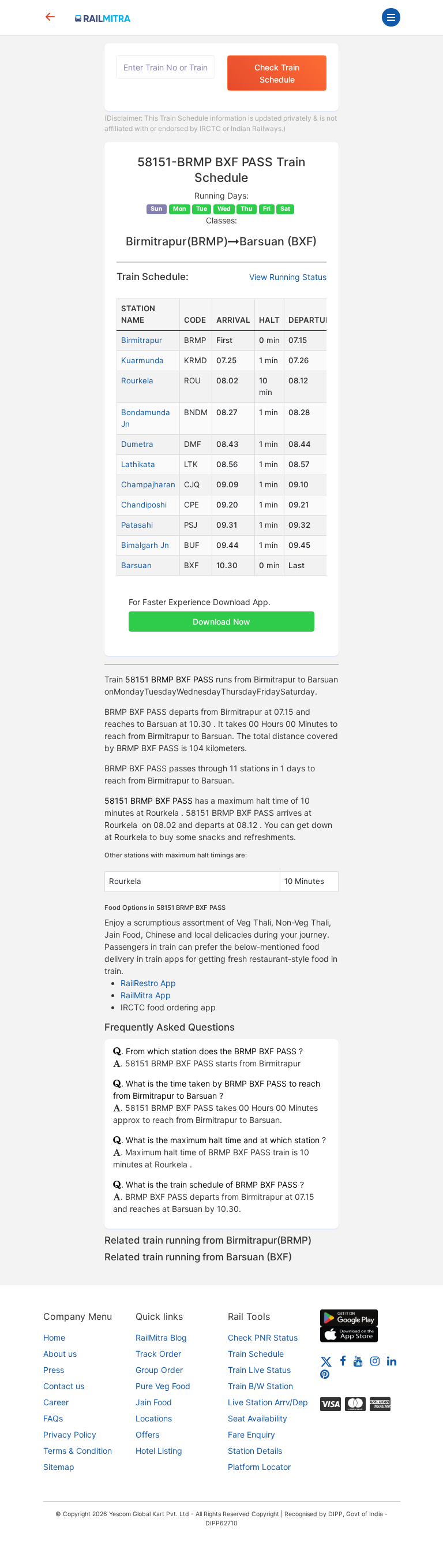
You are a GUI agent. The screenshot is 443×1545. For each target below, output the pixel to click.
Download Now (221, 621)
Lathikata (138, 464)
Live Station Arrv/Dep (268, 1402)
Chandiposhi (144, 504)
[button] (221, 615)
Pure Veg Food (163, 1386)
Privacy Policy (69, 1434)
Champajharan (148, 484)
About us (60, 1354)
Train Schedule (256, 1354)
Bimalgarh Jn (145, 545)
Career (56, 1402)
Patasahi (137, 524)
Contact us (63, 1386)
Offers (147, 1434)
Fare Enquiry (251, 1434)
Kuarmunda (142, 360)
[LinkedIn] (391, 1360)
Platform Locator (259, 1467)
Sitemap (58, 1467)
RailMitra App (146, 995)
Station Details (255, 1451)
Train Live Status (259, 1370)
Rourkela (137, 380)
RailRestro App (148, 983)
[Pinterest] (324, 1374)
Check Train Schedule (276, 73)
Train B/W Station (260, 1386)
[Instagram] (375, 1360)
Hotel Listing (159, 1451)
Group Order (159, 1370)
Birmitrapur (141, 340)
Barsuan (136, 565)
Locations (154, 1418)
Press (53, 1370)
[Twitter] (326, 1360)
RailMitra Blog (161, 1337)
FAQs (53, 1418)
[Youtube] (358, 1360)
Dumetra (137, 444)
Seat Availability (257, 1418)
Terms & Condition (77, 1451)
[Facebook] (343, 1360)
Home (54, 1337)
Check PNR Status (263, 1337)
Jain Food (154, 1402)
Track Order (158, 1354)
